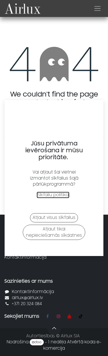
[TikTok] (81, 316)
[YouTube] (69, 316)
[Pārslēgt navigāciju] (97, 8)
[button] (54, 328)
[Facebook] (47, 316)
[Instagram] (58, 316)
